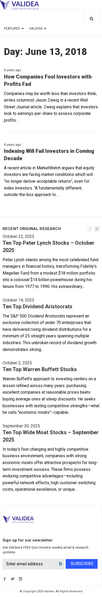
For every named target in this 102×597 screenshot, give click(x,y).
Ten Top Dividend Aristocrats (37, 306)
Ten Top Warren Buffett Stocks (40, 369)
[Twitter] (12, 579)
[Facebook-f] (5, 579)
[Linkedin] (20, 579)
